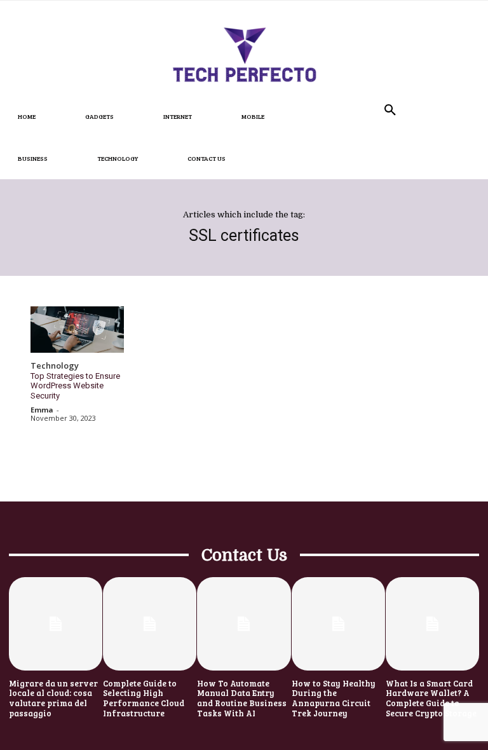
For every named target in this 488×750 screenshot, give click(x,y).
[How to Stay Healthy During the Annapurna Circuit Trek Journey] (338, 624)
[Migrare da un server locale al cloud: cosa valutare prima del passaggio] (55, 624)
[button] (390, 110)
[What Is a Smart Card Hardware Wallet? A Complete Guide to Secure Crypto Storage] (432, 624)
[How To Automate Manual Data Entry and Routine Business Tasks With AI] (243, 624)
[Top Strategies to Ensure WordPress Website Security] (77, 329)
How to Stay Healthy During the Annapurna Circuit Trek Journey (334, 698)
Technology (54, 366)
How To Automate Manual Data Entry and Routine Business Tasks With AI (242, 698)
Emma (41, 409)
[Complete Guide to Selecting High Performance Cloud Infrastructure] (149, 624)
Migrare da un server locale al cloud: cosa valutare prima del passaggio (53, 698)
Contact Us (244, 555)
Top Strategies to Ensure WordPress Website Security (75, 385)
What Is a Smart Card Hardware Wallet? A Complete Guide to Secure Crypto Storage (431, 698)
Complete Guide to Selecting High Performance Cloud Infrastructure (143, 698)
